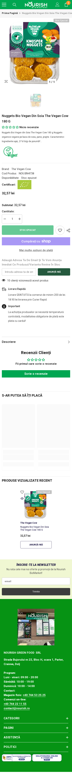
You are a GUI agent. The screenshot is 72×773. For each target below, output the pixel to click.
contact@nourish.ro (17, 708)
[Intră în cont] (57, 5)
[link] (18, 457)
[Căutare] (14, 5)
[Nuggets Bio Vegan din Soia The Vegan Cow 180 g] (36, 504)
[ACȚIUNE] (67, 230)
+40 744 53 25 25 (34, 695)
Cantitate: (8, 211)
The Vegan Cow (21, 169)
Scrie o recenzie (36, 373)
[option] (36, 52)
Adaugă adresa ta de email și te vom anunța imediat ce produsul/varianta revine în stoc (32, 262)
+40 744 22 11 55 (15, 704)
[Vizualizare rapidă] (22, 498)
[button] (10, 127)
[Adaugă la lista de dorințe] (60, 230)
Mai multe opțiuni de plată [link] (36, 250)
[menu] (4, 4)
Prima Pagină (10, 13)
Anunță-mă (54, 272)
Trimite (36, 591)
